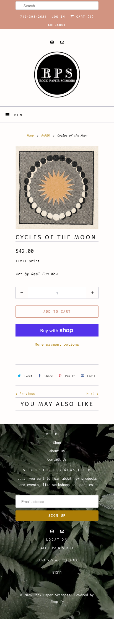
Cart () (84, 16)
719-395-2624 (33, 16)
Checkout (57, 25)
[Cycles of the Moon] (57, 187)
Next (91, 393)
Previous (26, 393)
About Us (57, 451)
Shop (57, 443)
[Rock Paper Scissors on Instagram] (52, 42)
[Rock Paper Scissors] (57, 76)
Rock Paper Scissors (52, 595)
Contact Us (57, 459)
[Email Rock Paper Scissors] (62, 42)
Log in (58, 16)
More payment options (57, 344)
